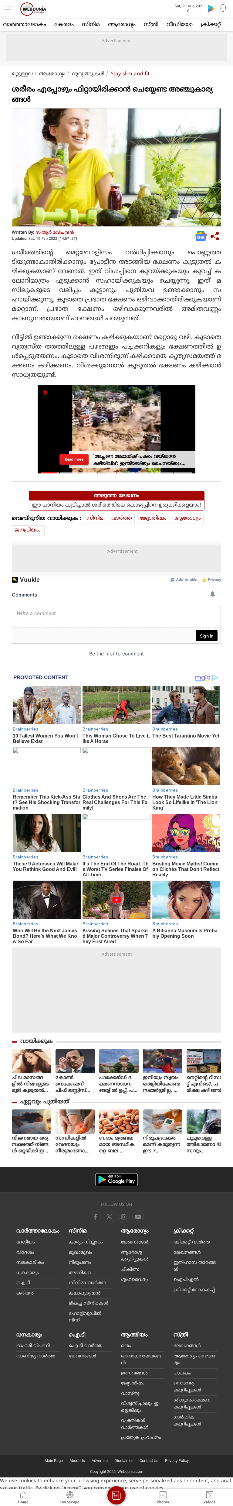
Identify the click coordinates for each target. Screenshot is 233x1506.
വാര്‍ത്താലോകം (24, 24)
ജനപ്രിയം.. (28, 530)
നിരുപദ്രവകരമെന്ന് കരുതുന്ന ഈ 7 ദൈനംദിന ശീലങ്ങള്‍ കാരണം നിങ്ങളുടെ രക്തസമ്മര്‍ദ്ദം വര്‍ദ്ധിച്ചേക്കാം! (162, 1144)
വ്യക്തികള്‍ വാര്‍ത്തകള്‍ (135, 1424)
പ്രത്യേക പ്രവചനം (141, 1438)
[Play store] (211, 8)
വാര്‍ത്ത (121, 518)
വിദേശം (25, 1253)
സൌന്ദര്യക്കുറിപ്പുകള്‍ (187, 1386)
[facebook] (95, 1216)
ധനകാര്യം (27, 1273)
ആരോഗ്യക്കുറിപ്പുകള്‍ (135, 1256)
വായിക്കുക (36, 1041)
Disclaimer (123, 1460)
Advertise (100, 1460)
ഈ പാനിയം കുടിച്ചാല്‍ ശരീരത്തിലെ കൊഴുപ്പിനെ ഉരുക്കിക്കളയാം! (116, 505)
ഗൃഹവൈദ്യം (135, 1280)
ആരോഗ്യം (122, 24)
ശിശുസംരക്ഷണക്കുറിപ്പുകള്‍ (192, 1404)
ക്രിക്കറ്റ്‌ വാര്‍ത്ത (192, 1242)
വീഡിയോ (180, 24)
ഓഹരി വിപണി (33, 1346)
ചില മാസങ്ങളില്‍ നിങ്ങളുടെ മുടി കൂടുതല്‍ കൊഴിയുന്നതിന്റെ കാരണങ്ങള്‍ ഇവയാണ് (31, 1084)
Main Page (54, 1460)
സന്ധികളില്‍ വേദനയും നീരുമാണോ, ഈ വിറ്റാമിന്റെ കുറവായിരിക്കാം (73, 1144)
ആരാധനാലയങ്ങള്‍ (141, 1359)
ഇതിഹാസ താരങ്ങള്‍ (195, 1266)
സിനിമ (91, 24)
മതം (126, 1346)
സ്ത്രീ (151, 24)
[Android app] (116, 1179)
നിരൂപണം (80, 1263)
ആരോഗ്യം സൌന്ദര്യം (194, 1359)
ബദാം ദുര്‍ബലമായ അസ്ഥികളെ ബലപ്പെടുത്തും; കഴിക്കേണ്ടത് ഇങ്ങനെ (117, 1144)
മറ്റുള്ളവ (22, 74)
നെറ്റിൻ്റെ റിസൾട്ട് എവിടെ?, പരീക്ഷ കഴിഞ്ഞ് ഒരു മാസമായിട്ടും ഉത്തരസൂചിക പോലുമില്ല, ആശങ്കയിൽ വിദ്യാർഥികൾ (206, 1084)
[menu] (10, 9)
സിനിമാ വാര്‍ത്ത (87, 1283)
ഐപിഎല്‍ (186, 1280)
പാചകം (182, 1373)
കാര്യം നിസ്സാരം (86, 1242)
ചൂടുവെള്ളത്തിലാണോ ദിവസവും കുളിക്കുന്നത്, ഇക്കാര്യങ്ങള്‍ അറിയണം (206, 1144)
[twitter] (109, 1216)
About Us (77, 1460)
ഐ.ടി (23, 1283)
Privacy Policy (177, 1460)
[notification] (223, 8)
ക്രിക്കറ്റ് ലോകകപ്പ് (194, 1290)
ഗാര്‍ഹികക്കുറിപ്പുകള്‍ (187, 1421)
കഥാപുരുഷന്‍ (84, 1293)
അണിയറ (80, 1273)
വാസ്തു (130, 1394)
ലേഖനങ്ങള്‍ (134, 1242)
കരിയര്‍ (25, 1293)
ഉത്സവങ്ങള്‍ (134, 1373)
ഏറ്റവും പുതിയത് (44, 1102)
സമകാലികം (30, 1263)
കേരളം (64, 24)
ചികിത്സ (130, 1270)
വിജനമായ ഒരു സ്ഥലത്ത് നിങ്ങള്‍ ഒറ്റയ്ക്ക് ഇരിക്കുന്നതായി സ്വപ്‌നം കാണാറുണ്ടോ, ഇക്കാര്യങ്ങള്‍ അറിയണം (30, 1144)
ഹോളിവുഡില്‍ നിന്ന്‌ (85, 1317)
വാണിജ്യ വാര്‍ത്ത (35, 1356)
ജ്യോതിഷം (153, 518)
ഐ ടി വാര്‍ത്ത (85, 1346)
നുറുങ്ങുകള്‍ (88, 74)
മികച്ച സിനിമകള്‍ (88, 1303)
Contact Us (149, 1460)
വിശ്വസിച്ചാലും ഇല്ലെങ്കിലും (140, 1407)
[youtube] (123, 1216)
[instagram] (138, 1216)
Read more (74, 459)
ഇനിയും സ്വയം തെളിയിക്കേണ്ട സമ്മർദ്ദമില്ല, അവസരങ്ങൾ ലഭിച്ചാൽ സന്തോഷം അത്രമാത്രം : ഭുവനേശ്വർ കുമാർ (162, 1084)
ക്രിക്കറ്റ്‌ (211, 24)
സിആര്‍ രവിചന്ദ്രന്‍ (54, 232)
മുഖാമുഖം (80, 1253)
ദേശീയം (25, 1242)
